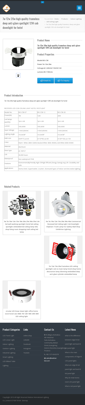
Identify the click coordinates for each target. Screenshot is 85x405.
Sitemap (25, 401)
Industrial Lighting (9, 353)
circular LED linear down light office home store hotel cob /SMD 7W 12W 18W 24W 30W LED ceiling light (22, 313)
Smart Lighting (8, 357)
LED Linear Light (8, 340)
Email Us (47, 80)
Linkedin (26, 340)
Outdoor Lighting (9, 348)
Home (56, 19)
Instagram (27, 348)
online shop (27, 336)
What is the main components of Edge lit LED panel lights (73, 356)
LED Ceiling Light (52, 22)
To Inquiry (64, 80)
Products (64, 19)
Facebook (27, 344)
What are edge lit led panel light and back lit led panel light (73, 369)
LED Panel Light (8, 336)
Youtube (26, 353)
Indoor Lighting (76, 19)
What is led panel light (73, 386)
